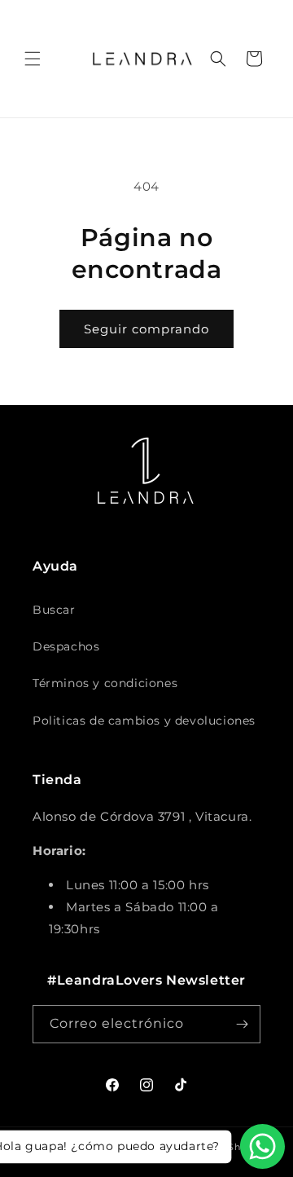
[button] (32, 59)
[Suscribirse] (242, 1024)
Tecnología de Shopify (210, 1147)
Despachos (66, 646)
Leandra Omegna (110, 1147)
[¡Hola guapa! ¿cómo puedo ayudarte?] (262, 1146)
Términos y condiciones (105, 683)
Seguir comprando (146, 329)
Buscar (54, 609)
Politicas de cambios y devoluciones (144, 720)
